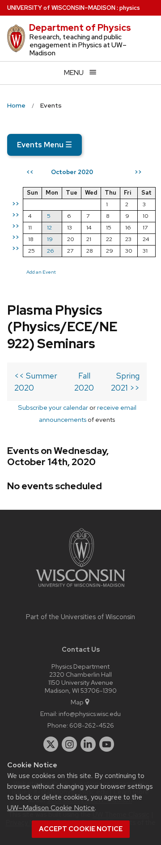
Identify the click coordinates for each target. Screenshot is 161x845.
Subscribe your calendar (53, 407)
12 (49, 227)
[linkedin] (88, 744)
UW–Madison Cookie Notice (51, 807)
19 (50, 239)
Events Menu (44, 145)
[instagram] (69, 744)
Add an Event (41, 272)
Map (77, 702)
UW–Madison (61, 8)
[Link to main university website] (80, 588)
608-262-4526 (91, 725)
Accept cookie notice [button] (81, 828)
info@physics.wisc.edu (90, 713)
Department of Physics (80, 27)
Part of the (80, 616)
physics (129, 8)
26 (50, 250)
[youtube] (106, 744)
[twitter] (51, 744)
